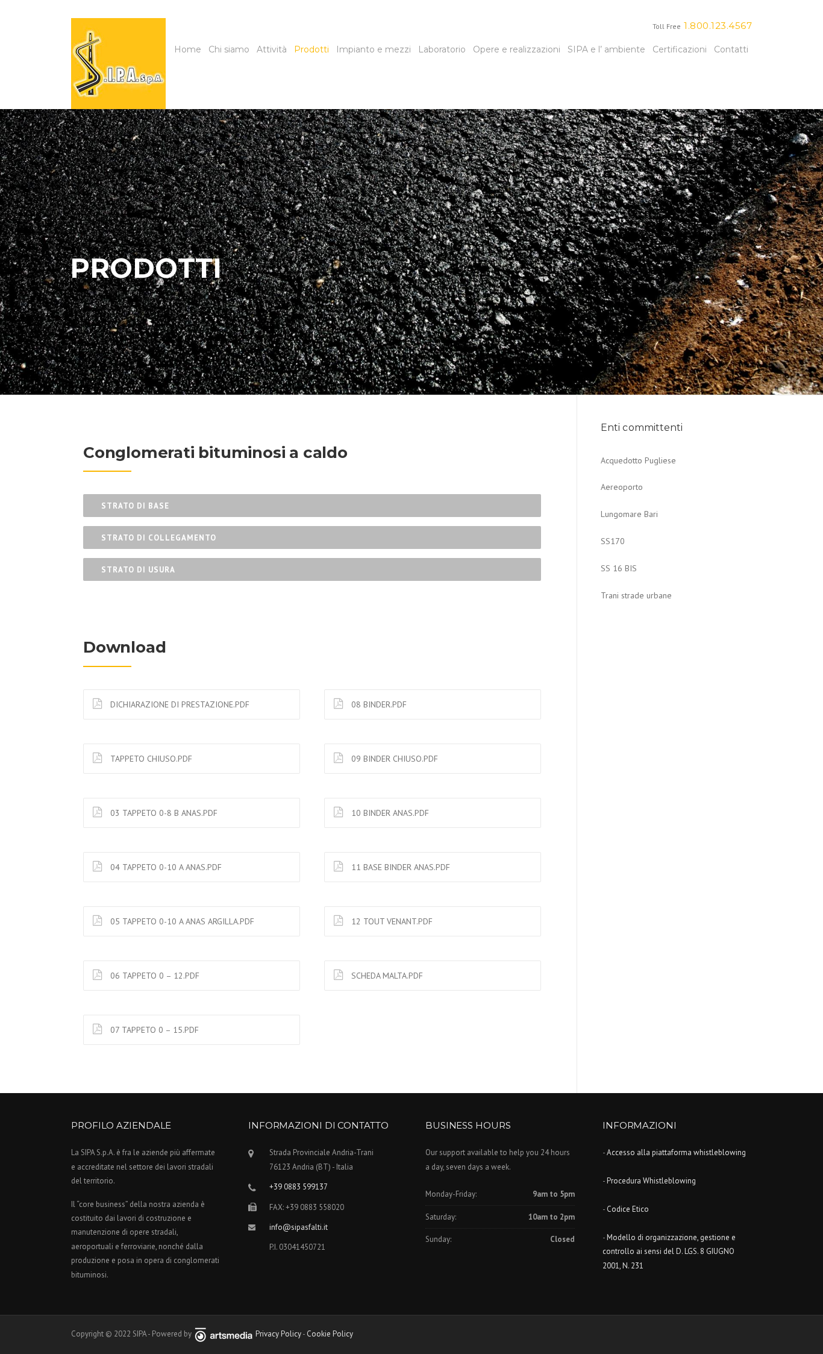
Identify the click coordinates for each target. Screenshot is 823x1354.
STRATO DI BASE (135, 506)
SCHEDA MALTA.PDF (386, 975)
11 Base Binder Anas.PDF (399, 867)
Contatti (731, 49)
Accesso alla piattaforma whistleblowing (676, 1152)
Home (187, 49)
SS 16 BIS (619, 568)
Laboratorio (442, 49)
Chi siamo (228, 49)
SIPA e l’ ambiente (606, 49)
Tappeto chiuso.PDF (150, 758)
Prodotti (311, 49)
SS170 (613, 541)
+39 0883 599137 (298, 1187)
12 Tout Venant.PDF (391, 921)
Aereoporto (622, 486)
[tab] (312, 505)
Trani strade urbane (636, 595)
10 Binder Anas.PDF (389, 812)
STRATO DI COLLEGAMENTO (158, 538)
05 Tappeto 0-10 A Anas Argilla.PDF (181, 921)
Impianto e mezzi (373, 49)
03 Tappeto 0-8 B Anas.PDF (162, 812)
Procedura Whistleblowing (651, 1181)
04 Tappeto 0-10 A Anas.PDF (165, 867)
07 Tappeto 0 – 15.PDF (153, 1029)
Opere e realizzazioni (516, 49)
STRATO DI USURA (138, 570)
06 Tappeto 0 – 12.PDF (153, 975)
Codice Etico (628, 1209)
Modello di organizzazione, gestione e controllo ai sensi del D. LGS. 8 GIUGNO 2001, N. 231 (669, 1251)
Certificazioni (679, 49)
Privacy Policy (278, 1334)
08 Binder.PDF (378, 704)
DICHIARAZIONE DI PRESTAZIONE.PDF (178, 704)
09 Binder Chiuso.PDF (393, 758)
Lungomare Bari (629, 514)
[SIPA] (118, 62)
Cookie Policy (330, 1334)
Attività (272, 49)
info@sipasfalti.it (298, 1227)
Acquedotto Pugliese (638, 460)
